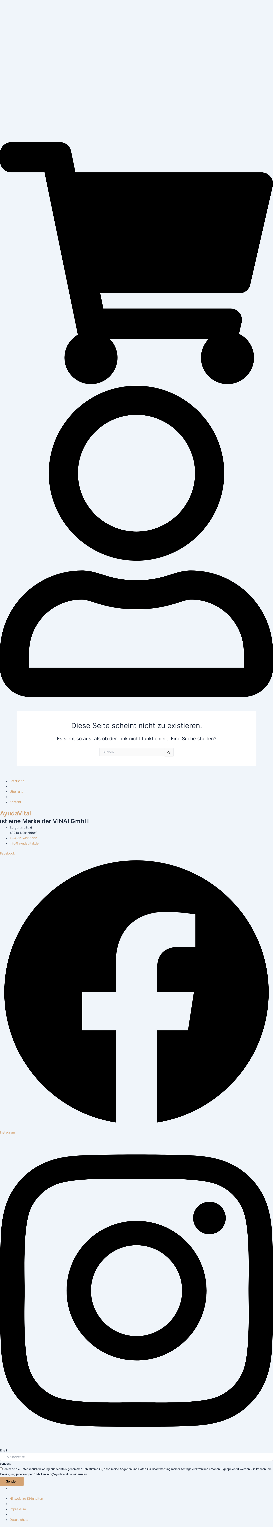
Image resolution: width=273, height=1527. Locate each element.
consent (5, 1463)
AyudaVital (15, 813)
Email (3, 1450)
